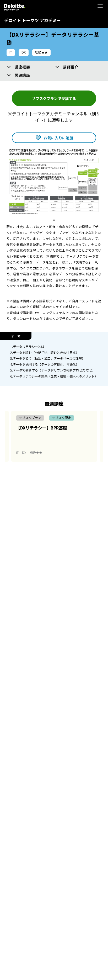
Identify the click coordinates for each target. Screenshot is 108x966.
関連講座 (22, 75)
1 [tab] (55, 220)
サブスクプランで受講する (54, 98)
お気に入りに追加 (58, 137)
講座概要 (22, 67)
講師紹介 (70, 67)
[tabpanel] (54, 181)
